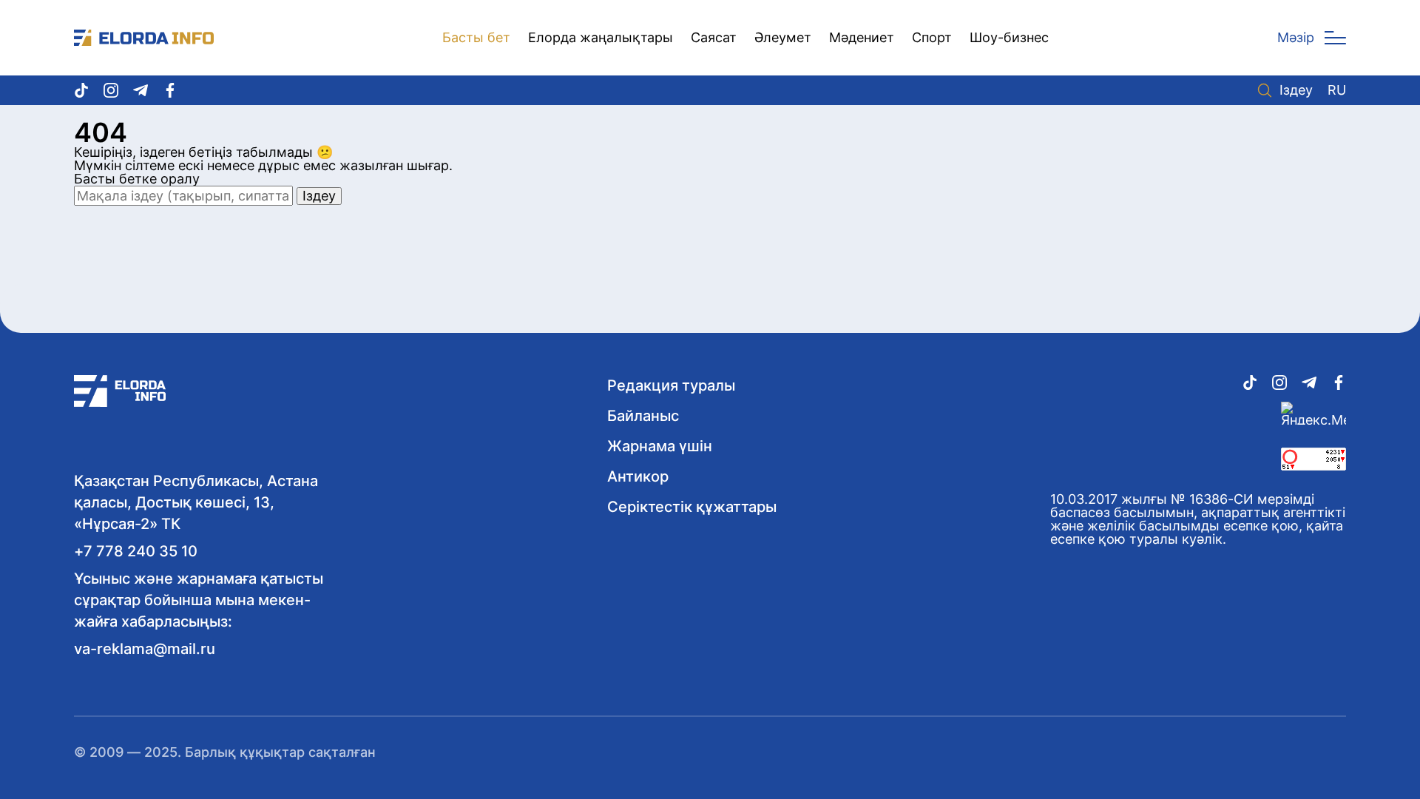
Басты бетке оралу (137, 178)
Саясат (714, 37)
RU (1337, 90)
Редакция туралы (671, 385)
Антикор (638, 476)
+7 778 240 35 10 (135, 551)
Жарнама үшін (659, 446)
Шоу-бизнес (1009, 37)
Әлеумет (782, 37)
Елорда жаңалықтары (600, 37)
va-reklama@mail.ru (144, 649)
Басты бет (476, 37)
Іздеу (1296, 90)
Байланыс (643, 416)
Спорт (932, 37)
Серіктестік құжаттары (692, 507)
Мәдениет (861, 37)
